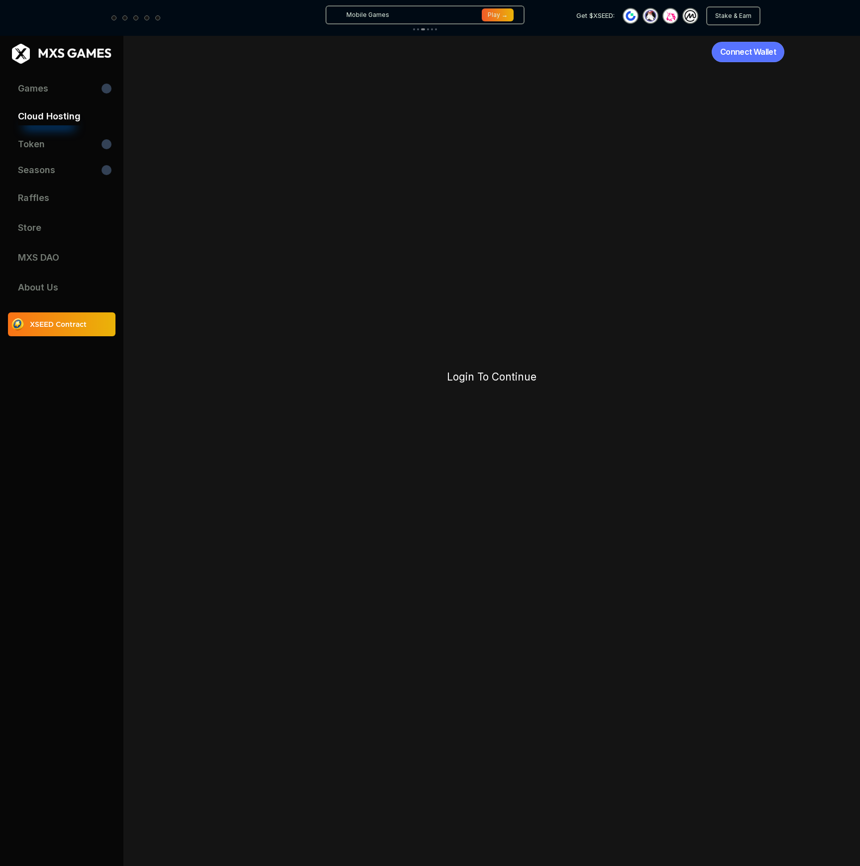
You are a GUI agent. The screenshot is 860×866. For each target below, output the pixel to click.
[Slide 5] (432, 29)
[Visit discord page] (113, 17)
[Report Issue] (157, 17)
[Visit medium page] (135, 17)
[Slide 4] (428, 29)
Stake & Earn (733, 15)
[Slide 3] (423, 29)
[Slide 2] (418, 29)
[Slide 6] (436, 29)
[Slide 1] (414, 29)
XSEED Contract (58, 324)
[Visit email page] (146, 17)
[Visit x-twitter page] (124, 17)
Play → (498, 14)
